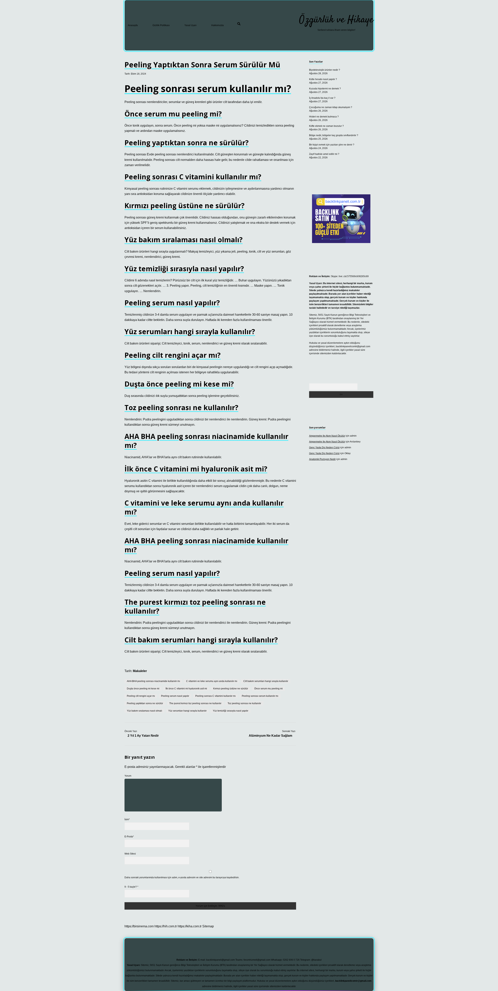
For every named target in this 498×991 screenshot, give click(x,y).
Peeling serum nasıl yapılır (175, 696)
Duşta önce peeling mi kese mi (143, 688)
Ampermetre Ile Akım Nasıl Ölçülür (327, 435)
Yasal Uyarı (190, 25)
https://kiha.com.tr (190, 926)
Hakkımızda (217, 25)
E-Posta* (129, 836)
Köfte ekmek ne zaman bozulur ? (326, 126)
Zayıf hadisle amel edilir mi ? (324, 154)
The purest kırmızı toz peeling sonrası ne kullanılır (195, 703)
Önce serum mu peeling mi (268, 688)
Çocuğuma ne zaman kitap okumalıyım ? (330, 107)
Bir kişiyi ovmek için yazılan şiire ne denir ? (331, 144)
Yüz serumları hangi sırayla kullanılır (187, 710)
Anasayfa (133, 25)
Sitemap (208, 926)
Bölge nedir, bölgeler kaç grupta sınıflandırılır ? (333, 135)
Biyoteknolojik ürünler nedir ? (324, 70)
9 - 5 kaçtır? (131, 886)
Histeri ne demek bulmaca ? (324, 116)
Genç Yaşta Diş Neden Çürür (324, 447)
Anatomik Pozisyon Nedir (322, 459)
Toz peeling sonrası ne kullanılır (244, 703)
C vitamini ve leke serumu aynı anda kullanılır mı (211, 681)
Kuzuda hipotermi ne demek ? (325, 88)
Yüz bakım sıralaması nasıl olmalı (144, 710)
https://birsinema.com (139, 926)
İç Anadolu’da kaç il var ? (322, 98)
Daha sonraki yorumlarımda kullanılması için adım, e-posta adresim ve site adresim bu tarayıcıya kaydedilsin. (181, 877)
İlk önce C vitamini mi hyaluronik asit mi (186, 688)
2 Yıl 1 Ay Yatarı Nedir (143, 735)
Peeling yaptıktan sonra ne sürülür (145, 703)
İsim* (127, 819)
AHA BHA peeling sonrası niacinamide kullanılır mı (153, 681)
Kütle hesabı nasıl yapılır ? (323, 79)
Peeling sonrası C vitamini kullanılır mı (215, 696)
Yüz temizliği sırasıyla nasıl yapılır (230, 710)
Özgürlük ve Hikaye (336, 20)
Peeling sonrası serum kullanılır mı (260, 696)
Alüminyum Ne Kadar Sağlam (270, 735)
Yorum (127, 775)
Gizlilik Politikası (161, 25)
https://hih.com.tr (165, 926)
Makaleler (140, 671)
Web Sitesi (130, 853)
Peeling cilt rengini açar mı (141, 696)
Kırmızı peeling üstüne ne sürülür (230, 688)
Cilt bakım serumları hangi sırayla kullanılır (265, 681)
